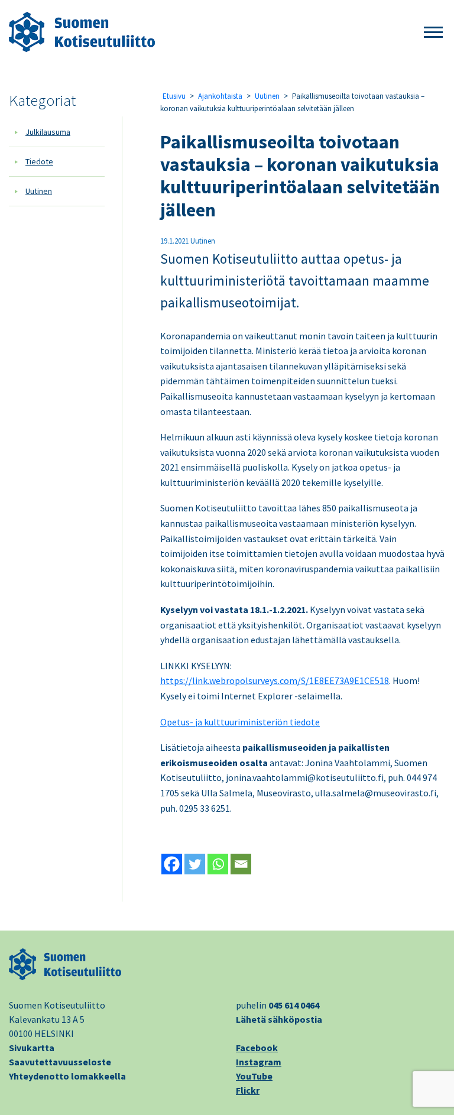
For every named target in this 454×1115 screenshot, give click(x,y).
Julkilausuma (47, 132)
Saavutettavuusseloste (60, 1062)
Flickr (248, 1090)
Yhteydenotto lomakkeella (67, 1076)
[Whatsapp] (217, 864)
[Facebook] (171, 864)
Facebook (257, 1048)
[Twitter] (194, 864)
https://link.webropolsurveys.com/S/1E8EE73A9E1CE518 (274, 680)
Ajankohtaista (220, 96)
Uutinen (38, 191)
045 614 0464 (293, 1005)
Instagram (258, 1062)
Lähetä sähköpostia (279, 1019)
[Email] (241, 864)
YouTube (254, 1076)
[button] (433, 33)
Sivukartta (31, 1048)
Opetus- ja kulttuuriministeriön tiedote (240, 722)
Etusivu (174, 96)
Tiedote (39, 161)
